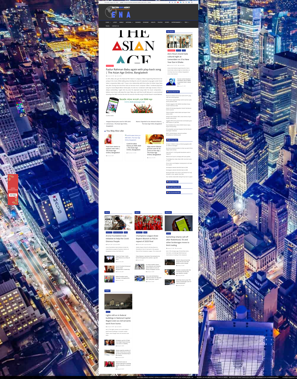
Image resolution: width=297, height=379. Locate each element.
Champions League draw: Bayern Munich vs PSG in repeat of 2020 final (147, 238)
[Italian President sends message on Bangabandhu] (109, 278)
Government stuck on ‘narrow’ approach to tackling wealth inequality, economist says (123, 364)
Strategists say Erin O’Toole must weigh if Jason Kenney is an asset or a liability (123, 342)
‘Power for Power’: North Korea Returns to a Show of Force (123, 257)
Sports (167, 22)
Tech (186, 22)
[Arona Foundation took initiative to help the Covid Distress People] (118, 222)
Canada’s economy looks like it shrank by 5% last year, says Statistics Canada (183, 271)
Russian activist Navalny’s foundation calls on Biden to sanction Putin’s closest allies (184, 81)
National (128, 22)
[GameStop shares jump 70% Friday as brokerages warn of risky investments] (170, 282)
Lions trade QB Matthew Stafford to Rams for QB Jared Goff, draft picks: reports (153, 277)
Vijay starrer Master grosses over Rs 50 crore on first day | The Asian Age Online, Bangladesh (154, 150)
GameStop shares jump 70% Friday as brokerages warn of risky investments (183, 281)
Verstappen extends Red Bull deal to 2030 (177, 167)
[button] (110, 22)
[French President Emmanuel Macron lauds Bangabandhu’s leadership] (109, 268)
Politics (160, 22)
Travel (108, 26)
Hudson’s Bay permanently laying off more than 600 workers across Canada (183, 261)
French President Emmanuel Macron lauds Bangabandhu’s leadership (123, 267)
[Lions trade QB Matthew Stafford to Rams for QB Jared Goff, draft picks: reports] (140, 278)
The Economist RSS (174, 192)
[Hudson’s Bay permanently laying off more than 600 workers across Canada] (170, 262)
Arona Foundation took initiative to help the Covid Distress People (117, 238)
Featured (178, 50)
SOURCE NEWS (110, 115)
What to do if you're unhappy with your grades (178, 156)
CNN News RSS (173, 182)
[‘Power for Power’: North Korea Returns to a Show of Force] (109, 258)
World (121, 22)
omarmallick (119, 76)
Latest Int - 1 (109, 232)
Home (107, 22)
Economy (146, 22)
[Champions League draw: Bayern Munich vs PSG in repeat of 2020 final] (148, 222)
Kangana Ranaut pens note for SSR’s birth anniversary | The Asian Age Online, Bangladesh (118, 124)
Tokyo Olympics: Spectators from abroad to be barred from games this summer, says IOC (148, 257)
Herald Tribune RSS (174, 187)
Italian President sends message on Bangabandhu (123, 277)
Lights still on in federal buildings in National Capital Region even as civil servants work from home (118, 319)
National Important (118, 232)
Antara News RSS (173, 92)
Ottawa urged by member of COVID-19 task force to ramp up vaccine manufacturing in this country (123, 353)
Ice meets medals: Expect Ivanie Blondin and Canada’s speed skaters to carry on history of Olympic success (153, 267)
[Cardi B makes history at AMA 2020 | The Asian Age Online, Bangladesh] (134, 135)
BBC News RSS (172, 140)
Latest (115, 22)
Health (153, 22)
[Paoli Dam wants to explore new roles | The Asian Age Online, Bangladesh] (113, 135)
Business (138, 22)
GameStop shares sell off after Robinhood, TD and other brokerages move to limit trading (177, 241)
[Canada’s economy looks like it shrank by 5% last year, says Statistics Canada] (170, 272)
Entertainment (176, 22)
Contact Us (115, 26)
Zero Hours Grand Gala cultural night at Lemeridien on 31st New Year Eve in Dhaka (178, 57)
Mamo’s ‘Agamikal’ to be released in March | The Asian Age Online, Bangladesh (149, 123)
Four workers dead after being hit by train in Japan (179, 176)
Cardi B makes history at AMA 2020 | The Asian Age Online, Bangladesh (134, 147)
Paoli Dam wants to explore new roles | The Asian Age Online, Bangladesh (113, 149)
